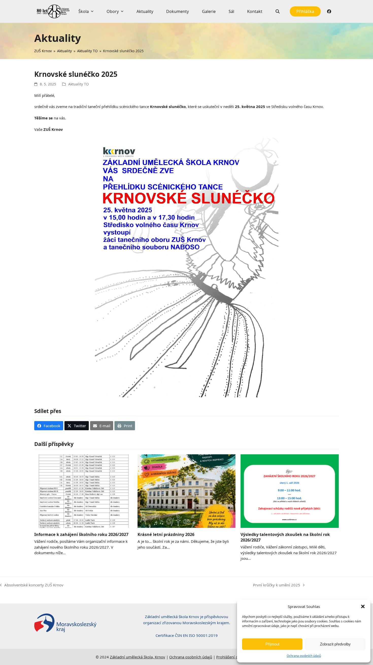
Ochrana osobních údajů (304, 656)
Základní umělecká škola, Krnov (137, 656)
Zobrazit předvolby (335, 644)
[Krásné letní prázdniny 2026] (187, 490)
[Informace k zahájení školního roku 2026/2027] (83, 490)
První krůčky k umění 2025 (276, 585)
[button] (362, 606)
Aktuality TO (78, 84)
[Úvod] (53, 11)
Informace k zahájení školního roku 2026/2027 (81, 534)
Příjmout (272, 644)
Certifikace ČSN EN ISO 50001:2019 (187, 635)
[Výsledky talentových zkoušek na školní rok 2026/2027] (290, 490)
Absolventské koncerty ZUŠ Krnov (31, 585)
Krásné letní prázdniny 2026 (166, 534)
